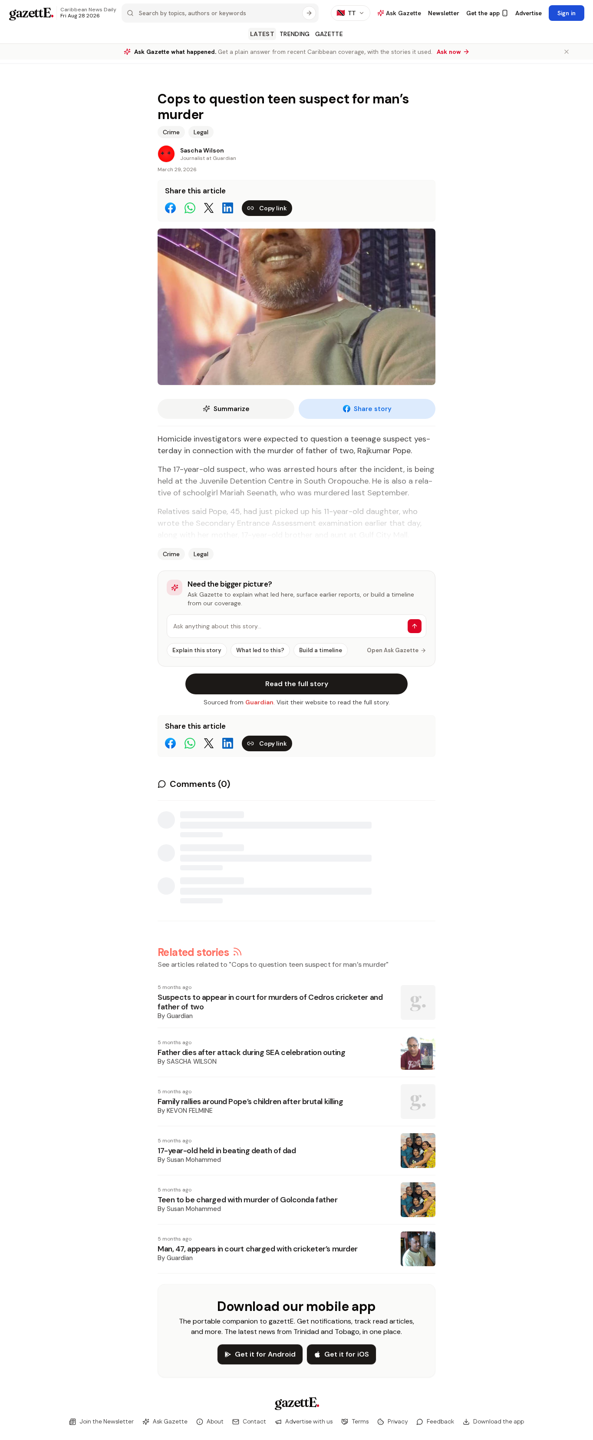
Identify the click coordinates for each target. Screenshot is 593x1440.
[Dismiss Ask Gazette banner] (566, 52)
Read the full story (296, 683)
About (215, 1421)
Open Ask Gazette (392, 650)
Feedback (440, 1421)
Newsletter (443, 13)
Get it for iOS (346, 1354)
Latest (262, 34)
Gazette (329, 34)
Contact (254, 1421)
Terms (360, 1421)
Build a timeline (320, 650)
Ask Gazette (170, 1421)
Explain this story (196, 650)
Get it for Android (265, 1354)
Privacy (398, 1421)
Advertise (528, 13)
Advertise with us (309, 1421)
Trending (295, 34)
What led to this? (260, 650)
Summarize (232, 409)
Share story (373, 409)
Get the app (483, 13)
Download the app (498, 1421)
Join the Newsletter (106, 1421)
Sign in (566, 13)
